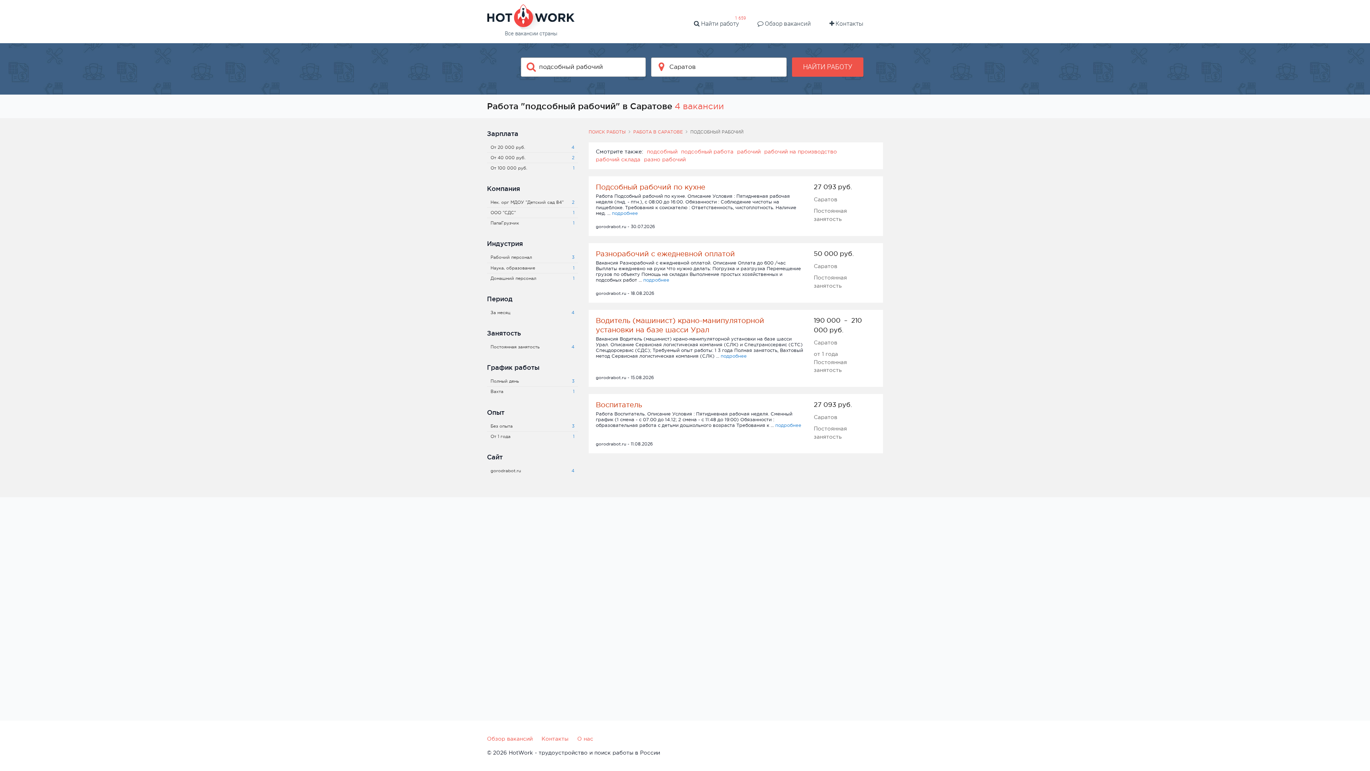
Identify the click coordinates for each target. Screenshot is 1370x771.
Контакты (848, 23)
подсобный (662, 151)
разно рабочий (665, 159)
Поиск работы (607, 132)
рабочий (749, 151)
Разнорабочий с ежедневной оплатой (665, 254)
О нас (585, 739)
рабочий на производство (800, 151)
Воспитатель (619, 405)
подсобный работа (707, 151)
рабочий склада (618, 159)
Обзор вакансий (787, 23)
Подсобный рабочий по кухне (650, 187)
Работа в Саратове (658, 132)
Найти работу (719, 23)
